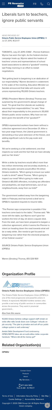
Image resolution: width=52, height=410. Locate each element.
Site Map (45, 396)
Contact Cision (25, 370)
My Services (24, 379)
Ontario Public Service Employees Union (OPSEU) (26, 290)
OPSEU (5, 352)
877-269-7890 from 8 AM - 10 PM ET (26, 386)
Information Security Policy (27, 396)
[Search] (48, 4)
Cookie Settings (15, 399)
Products (26, 373)
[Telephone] (41, 4)
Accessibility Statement (34, 399)
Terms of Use (7, 396)
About (25, 376)
